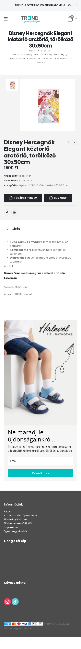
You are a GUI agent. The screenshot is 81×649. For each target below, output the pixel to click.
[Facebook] (64, 5)
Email (14, 212)
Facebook (7, 212)
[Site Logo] (30, 19)
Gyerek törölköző (28, 185)
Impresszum (12, 527)
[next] (74, 142)
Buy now (60, 198)
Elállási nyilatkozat (16, 519)
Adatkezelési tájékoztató (20, 515)
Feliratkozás (40, 473)
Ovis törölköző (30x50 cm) (54, 185)
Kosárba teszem (25, 198)
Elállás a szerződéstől (18, 523)
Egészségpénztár (15, 531)
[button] (7, 19)
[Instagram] (69, 5)
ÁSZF (7, 511)
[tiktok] (15, 601)
